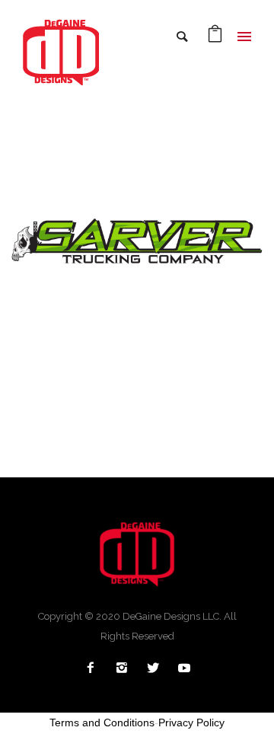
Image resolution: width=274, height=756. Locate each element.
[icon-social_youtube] (184, 668)
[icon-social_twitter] (157, 668)
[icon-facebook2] (94, 668)
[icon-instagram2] (125, 668)
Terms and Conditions (102, 722)
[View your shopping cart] (215, 37)
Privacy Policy (191, 722)
